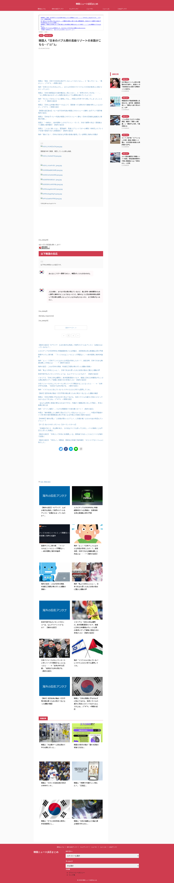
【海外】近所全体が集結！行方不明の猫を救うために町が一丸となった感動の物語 (68, 393)
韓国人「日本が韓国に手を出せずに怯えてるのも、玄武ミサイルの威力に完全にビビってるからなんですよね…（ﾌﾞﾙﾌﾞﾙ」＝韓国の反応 (86, 703)
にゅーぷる (106, 9)
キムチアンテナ (73, 9)
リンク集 (72, 875)
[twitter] (61, 449)
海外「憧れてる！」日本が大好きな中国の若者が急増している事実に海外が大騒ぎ (68, 134)
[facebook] (66, 449)
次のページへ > (70, 328)
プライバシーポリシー (77, 873)
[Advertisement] (55, 63)
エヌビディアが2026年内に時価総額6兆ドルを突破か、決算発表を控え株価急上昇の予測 (70, 351)
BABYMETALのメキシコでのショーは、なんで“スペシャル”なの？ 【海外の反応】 (68, 374)
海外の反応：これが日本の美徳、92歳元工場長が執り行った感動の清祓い (65, 366)
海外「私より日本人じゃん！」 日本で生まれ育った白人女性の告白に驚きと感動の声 (69, 370)
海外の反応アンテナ (58, 9)
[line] (76, 449)
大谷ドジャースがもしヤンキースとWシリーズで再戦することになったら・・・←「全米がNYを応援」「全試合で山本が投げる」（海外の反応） (53, 665)
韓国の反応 (47, 482)
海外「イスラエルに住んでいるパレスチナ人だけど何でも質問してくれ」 (64, 389)
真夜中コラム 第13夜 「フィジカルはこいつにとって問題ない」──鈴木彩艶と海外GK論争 (53, 548)
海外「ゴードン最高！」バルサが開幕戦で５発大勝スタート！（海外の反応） (66, 409)
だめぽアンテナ (122, 9)
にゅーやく (90, 9)
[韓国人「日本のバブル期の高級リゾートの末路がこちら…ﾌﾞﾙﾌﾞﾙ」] (71, 449)
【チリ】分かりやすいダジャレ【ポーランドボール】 (57, 424)
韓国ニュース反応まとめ (87, 4)
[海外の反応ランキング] (44, 248)
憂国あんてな (42, 9)
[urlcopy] (81, 449)
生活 (42, 482)
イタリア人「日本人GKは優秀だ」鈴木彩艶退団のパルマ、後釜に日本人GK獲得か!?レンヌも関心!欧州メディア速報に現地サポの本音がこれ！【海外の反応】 (86, 627)
